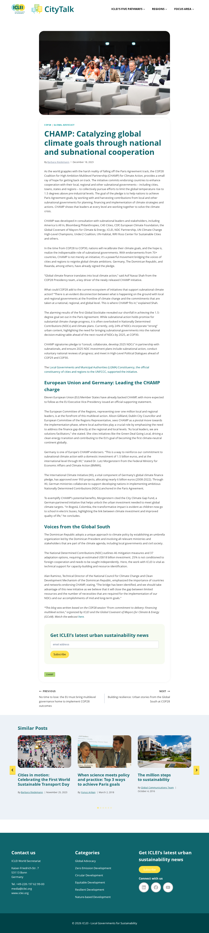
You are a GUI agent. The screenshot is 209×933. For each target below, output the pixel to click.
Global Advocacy (64, 125)
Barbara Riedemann (58, 162)
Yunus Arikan (88, 792)
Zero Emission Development (93, 868)
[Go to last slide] (13, 770)
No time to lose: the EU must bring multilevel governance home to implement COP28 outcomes (67, 699)
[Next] (196, 770)
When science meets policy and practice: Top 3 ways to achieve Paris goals (104, 780)
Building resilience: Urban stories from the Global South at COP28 (139, 696)
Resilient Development (89, 889)
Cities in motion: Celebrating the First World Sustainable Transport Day (44, 780)
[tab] (98, 808)
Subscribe (149, 869)
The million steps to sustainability (154, 777)
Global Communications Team (157, 787)
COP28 (47, 125)
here (81, 616)
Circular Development (89, 875)
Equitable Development (90, 882)
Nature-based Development (93, 897)
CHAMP (49, 674)
